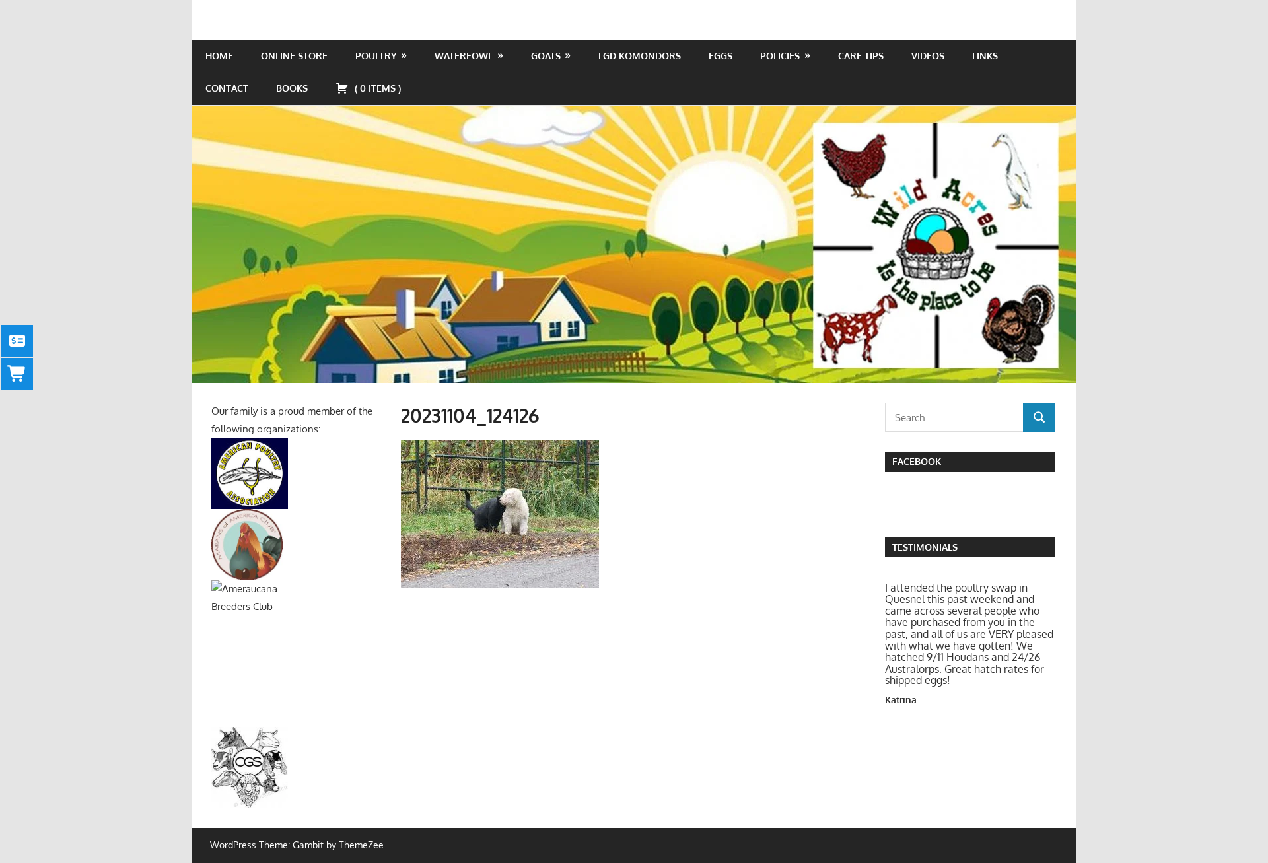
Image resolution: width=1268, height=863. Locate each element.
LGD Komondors (639, 55)
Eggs (720, 55)
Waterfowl (464, 55)
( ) (376, 88)
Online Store (294, 55)
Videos (927, 55)
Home (219, 55)
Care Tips (861, 55)
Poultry (376, 55)
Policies (780, 55)
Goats (546, 55)
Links (985, 55)
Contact (226, 88)
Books (292, 88)
